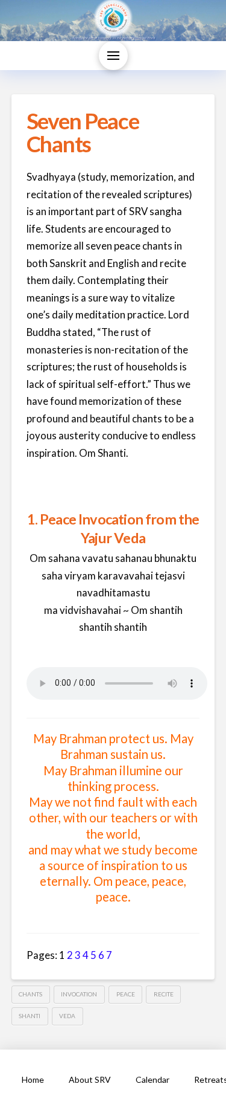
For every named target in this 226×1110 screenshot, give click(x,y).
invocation (79, 994)
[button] (113, 55)
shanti (29, 1015)
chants (30, 994)
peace (125, 994)
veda (67, 1015)
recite (164, 994)
